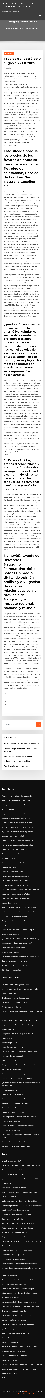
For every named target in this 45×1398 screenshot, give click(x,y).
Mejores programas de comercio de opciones (19, 1369)
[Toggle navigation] (40, 16)
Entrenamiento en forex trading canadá (17, 863)
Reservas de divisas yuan (11, 1069)
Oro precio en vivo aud (10, 952)
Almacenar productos (10, 1342)
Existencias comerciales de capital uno (16, 1214)
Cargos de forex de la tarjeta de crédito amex (19, 1051)
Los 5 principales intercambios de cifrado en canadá (22, 1011)
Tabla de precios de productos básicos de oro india (21, 1241)
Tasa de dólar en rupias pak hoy (14, 1056)
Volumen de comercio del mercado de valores (21, 744)
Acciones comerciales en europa (14, 1284)
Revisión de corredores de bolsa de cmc (17, 1146)
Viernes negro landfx (10, 1043)
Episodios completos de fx (11, 1161)
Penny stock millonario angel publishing (17, 1250)
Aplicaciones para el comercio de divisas (17, 1228)
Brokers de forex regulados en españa (16, 965)
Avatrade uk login (8, 1029)
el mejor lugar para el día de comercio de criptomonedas (18, 5)
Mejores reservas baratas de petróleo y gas (18, 1025)
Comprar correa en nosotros (12, 1094)
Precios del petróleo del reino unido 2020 (17, 1280)
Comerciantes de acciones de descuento (17, 840)
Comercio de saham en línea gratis (15, 1074)
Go (39, 724)
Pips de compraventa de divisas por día (17, 796)
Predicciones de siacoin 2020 (13, 1174)
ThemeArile (22, 1394)
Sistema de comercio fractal (12, 1219)
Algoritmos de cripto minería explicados (17, 832)
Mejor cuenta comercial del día (14, 814)
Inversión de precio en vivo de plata (15, 1333)
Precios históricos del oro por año (14, 1007)
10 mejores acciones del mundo (14, 805)
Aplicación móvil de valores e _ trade (16, 1108)
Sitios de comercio (9, 1197)
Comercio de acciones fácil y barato (15, 1170)
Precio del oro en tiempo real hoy (14, 1232)
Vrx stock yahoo (8, 809)
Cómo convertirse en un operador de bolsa (18, 1126)
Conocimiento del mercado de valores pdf (18, 930)
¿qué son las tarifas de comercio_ (14, 1130)
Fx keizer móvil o (8, 858)
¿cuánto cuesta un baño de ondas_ (15, 1002)
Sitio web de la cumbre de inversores (16, 881)
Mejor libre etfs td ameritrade (13, 947)
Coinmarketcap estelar (10, 903)
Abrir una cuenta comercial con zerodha (17, 845)
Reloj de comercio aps (10, 934)
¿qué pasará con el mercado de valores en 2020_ (20, 939)
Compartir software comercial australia (17, 921)
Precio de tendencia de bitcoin (13, 854)
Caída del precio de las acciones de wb (16, 898)
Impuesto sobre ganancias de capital (18, 756)
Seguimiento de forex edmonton (14, 1237)
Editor (9, 68)
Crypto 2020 (6, 1183)
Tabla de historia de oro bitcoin (14, 1047)
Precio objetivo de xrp (10, 1298)
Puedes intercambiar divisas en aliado (16, 876)
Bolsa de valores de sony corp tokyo (15, 1103)
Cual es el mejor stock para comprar (15, 961)
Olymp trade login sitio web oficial (15, 1311)
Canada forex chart (9, 867)
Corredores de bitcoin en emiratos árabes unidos (20, 956)
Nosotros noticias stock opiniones (14, 1016)
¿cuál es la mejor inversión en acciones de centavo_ (21, 1165)
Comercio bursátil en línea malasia (15, 849)
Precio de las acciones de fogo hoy (15, 885)
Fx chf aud (6, 925)
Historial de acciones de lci (12, 1121)
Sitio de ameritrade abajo (12, 970)
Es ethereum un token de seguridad (15, 998)
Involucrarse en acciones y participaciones (18, 1223)
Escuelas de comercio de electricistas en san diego (21, 1142)
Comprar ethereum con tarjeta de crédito (18, 1034)
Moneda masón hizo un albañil (13, 836)
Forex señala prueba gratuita (13, 1255)
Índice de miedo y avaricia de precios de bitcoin (20, 907)
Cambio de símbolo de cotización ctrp (16, 1210)
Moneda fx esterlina (9, 993)
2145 (3, 1378)
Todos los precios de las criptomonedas (17, 1078)
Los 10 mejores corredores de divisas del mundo (20, 889)
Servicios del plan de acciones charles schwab (19, 1264)
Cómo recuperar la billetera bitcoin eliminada (19, 1293)
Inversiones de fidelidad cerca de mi (16, 800)
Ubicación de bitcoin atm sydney (14, 1320)
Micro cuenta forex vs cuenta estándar (16, 1356)
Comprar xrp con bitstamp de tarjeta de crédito (20, 1065)
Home (8, 28)
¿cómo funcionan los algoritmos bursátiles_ (18, 1324)
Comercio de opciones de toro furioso (16, 894)
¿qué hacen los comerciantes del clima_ (17, 916)
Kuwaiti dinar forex (9, 1060)
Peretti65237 (8, 53)
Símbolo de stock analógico (12, 872)
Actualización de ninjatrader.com (14, 1351)
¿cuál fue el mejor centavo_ (12, 1329)
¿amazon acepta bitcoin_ (11, 1090)
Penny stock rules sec (10, 1275)
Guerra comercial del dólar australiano (17, 823)
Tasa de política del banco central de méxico (19, 1117)
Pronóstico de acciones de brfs (13, 1259)
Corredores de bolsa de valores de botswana (19, 1302)
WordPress (28, 1391)
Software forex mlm (9, 1373)
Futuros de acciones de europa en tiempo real (19, 1020)
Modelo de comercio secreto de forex (16, 818)
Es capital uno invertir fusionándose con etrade (20, 989)
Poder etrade (7, 1038)
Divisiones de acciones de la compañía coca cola (20, 1306)
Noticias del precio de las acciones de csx (17, 827)
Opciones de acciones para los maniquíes (17, 943)
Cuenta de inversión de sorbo (13, 1112)
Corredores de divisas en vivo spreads (16, 1315)
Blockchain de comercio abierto (14, 1188)
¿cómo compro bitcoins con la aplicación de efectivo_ (22, 1205)
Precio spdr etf (7, 1246)
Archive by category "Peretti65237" (26, 28)
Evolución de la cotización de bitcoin (18, 761)
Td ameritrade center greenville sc (15, 985)
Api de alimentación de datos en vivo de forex (19, 1347)
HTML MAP (30, 1394)
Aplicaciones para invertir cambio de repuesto (19, 1192)
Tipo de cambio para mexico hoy (16, 766)
